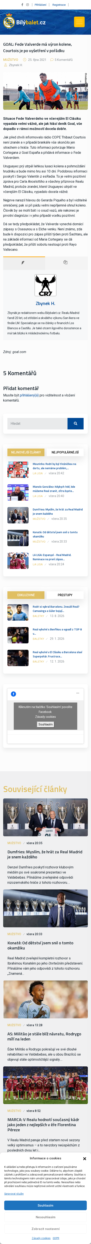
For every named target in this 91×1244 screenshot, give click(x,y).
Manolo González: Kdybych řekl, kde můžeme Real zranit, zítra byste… (54, 488)
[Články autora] (66, 263)
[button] (85, 1158)
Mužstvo (10, 60)
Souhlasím (45, 1205)
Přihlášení (40, 4)
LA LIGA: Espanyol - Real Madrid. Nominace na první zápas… (52, 557)
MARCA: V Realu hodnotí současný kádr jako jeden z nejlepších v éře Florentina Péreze (43, 1124)
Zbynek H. (15, 65)
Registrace (59, 4)
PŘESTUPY (65, 595)
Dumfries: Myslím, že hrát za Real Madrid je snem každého (58, 511)
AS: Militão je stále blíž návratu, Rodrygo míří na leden (44, 1036)
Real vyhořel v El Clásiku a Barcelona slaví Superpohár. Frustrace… (57, 654)
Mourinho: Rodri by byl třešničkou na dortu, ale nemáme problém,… (54, 466)
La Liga (38, 473)
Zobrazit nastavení (46, 1229)
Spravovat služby (14, 1193)
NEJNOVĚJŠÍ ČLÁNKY (26, 452)
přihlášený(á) (29, 395)
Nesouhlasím (45, 1217)
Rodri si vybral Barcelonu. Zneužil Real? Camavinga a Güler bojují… (56, 608)
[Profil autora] (24, 263)
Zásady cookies (41, 1238)
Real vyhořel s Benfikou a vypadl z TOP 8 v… (57, 631)
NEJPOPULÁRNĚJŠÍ (65, 452)
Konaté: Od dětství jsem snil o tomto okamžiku (55, 534)
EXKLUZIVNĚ (26, 595)
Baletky (38, 616)
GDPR (56, 1238)
